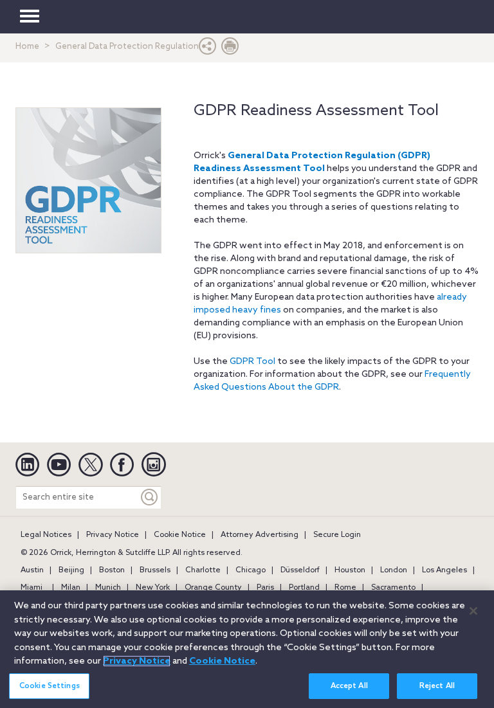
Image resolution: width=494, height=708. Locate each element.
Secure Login (337, 535)
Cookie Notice (180, 535)
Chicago (250, 570)
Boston (112, 570)
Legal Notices (46, 535)
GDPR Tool (252, 361)
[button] (208, 49)
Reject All (437, 686)
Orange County (213, 587)
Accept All (349, 686)
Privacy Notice (112, 535)
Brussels (155, 570)
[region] (247, 649)
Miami (31, 587)
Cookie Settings (49, 686)
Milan (70, 587)
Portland (304, 587)
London (393, 570)
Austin (32, 570)
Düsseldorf (300, 570)
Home (27, 46)
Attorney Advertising (259, 535)
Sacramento (393, 587)
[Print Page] (230, 49)
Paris (265, 587)
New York (153, 587)
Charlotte (203, 570)
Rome (345, 587)
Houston (349, 570)
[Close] (473, 611)
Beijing (71, 570)
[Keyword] (149, 497)
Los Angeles (444, 570)
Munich (108, 587)
